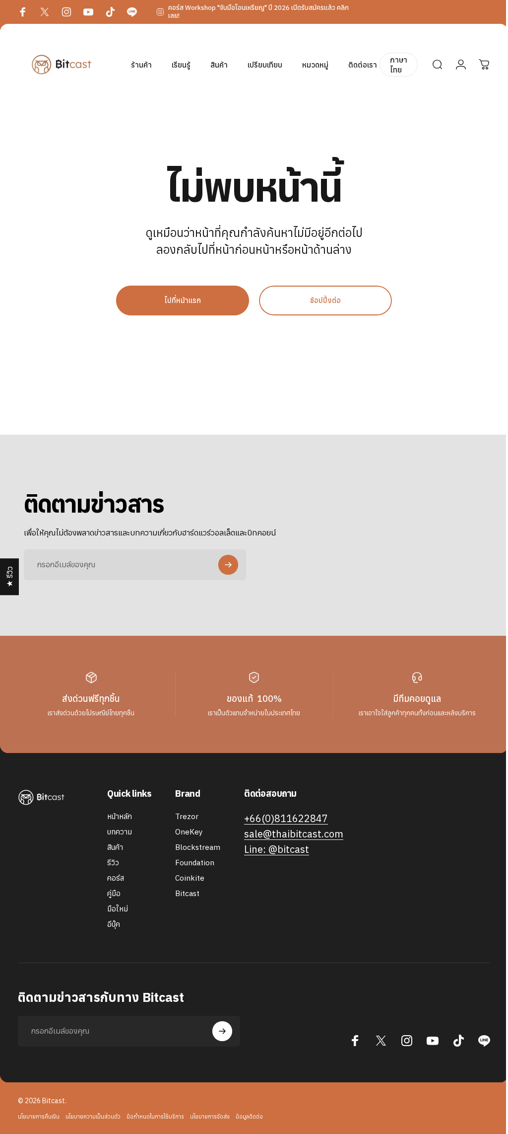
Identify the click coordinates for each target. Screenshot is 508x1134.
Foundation (194, 862)
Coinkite (189, 878)
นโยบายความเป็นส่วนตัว (93, 1116)
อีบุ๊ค (113, 924)
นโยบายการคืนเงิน (39, 1116)
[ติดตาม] (228, 565)
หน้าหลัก (119, 816)
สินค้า (115, 847)
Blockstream (197, 847)
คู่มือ (114, 893)
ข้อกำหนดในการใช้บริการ (155, 1116)
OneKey (189, 831)
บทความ (119, 831)
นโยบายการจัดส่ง (210, 1116)
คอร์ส (115, 878)
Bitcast (187, 893)
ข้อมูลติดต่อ (249, 1116)
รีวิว (113, 862)
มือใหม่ (117, 908)
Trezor (186, 816)
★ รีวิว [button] (9, 576)
